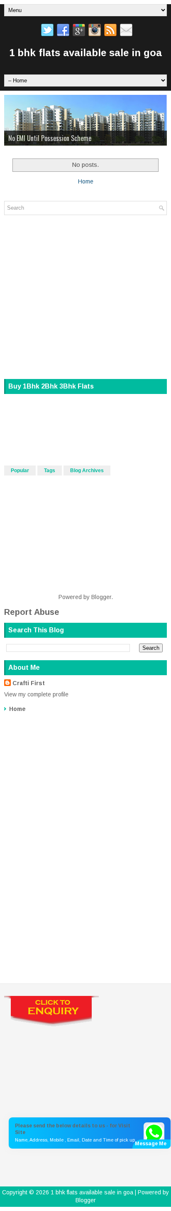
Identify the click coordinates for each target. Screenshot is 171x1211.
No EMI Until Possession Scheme (49, 138)
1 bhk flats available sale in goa (85, 52)
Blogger (101, 597)
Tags (49, 470)
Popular (20, 470)
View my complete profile (36, 694)
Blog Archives (87, 470)
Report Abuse (31, 612)
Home (85, 181)
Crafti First (28, 683)
